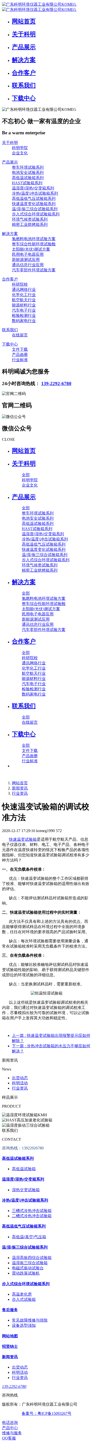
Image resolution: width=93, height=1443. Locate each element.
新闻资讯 (20, 788)
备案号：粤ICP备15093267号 (46, 1413)
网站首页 (24, 450)
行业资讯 (20, 793)
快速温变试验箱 (23, 839)
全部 (26, 475)
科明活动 (20, 1083)
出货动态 (20, 1078)
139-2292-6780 (56, 383)
